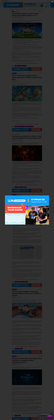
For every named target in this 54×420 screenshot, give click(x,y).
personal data (41, 418)
